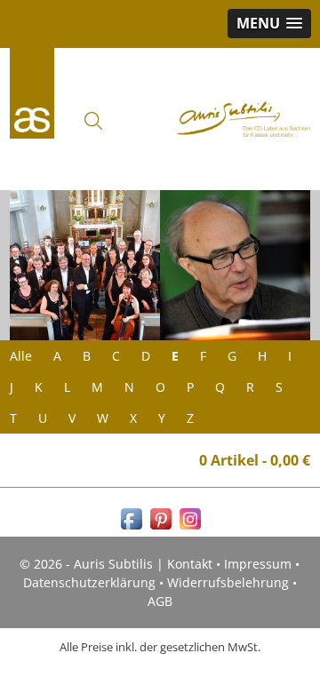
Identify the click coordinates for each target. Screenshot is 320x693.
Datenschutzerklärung (89, 582)
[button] (269, 23)
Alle (21, 355)
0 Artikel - (254, 460)
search (93, 121)
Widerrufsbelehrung (228, 582)
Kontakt (189, 563)
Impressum (258, 563)
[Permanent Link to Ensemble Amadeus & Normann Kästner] (85, 265)
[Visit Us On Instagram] (189, 528)
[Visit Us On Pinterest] (160, 528)
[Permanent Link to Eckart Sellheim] (235, 265)
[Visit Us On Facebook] (131, 528)
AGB (160, 601)
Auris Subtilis (32, 93)
